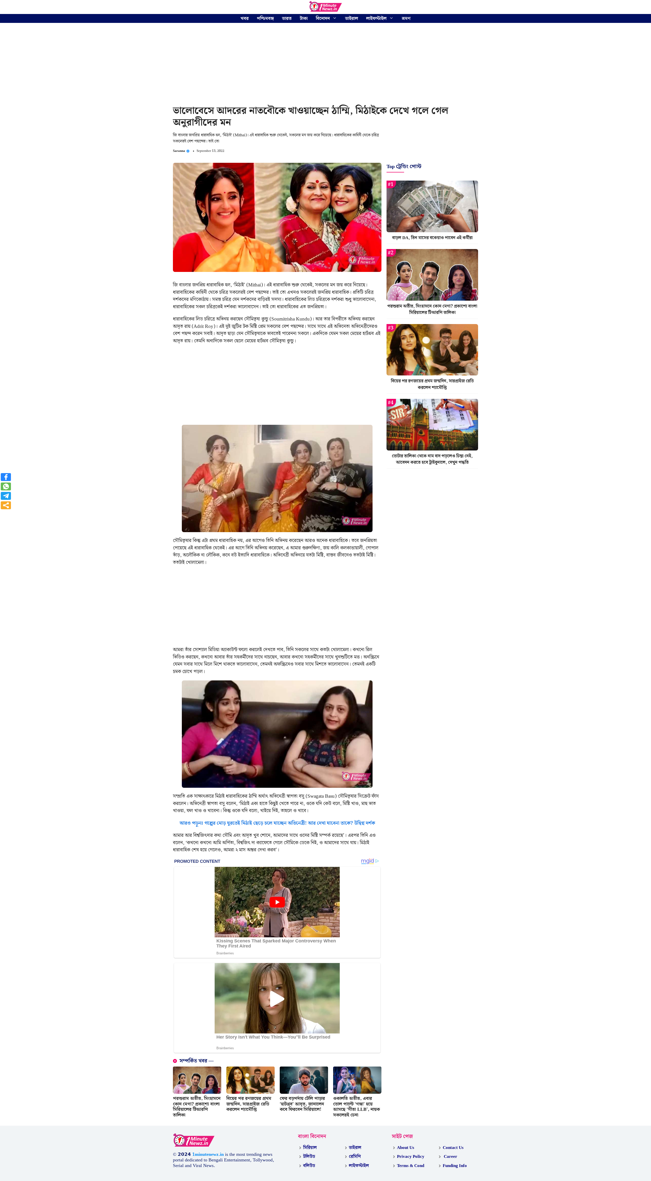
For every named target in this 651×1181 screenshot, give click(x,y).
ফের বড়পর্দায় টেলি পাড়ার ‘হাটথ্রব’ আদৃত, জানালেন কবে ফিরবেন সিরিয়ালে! (302, 1104)
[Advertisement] (325, 64)
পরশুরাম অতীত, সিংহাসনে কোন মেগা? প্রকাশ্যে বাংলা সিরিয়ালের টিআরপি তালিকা (196, 1107)
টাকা (304, 18)
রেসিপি (355, 1156)
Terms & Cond (410, 1165)
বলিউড (309, 1165)
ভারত (287, 18)
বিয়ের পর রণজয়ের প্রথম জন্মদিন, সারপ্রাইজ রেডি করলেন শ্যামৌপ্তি (248, 1104)
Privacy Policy (410, 1156)
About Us (405, 1147)
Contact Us (453, 1147)
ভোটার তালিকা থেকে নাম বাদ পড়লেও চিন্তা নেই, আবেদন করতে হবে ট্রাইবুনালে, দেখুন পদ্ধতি (432, 459)
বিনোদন (323, 18)
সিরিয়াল (310, 1147)
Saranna (179, 151)
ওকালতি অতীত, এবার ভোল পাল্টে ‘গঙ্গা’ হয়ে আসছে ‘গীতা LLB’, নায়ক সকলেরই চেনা (356, 1107)
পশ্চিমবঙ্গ (265, 18)
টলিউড (309, 1156)
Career (450, 1156)
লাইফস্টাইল (376, 18)
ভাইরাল (351, 18)
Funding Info (455, 1165)
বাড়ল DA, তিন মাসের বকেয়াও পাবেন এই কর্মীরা (432, 237)
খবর (245, 18)
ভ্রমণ (406, 18)
